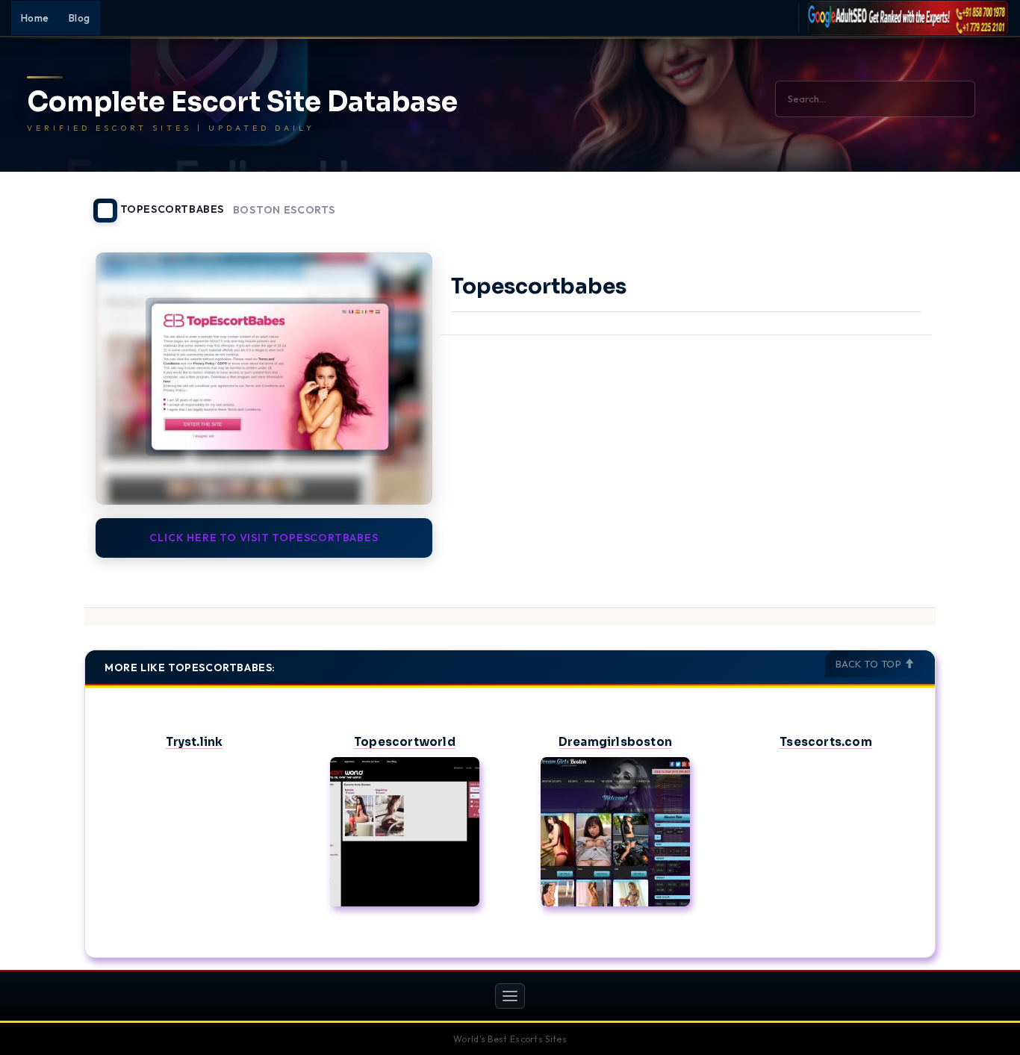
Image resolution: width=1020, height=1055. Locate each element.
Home (35, 18)
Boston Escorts (284, 210)
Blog (79, 18)
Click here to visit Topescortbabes (263, 537)
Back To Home (897, 202)
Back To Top (870, 664)
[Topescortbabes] (264, 378)
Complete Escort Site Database (242, 102)
